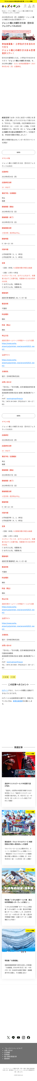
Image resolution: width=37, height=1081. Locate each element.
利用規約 (7, 1054)
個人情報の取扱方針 (10, 1056)
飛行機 (6, 677)
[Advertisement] (18, 95)
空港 (13, 677)
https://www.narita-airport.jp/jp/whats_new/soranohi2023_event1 (18, 346)
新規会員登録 (18, 701)
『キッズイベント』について (13, 1048)
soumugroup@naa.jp (15, 398)
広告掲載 (7, 1052)
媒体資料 (7, 1059)
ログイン (5, 690)
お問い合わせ (8, 1050)
